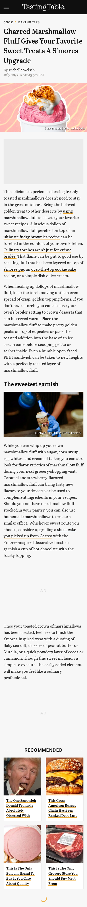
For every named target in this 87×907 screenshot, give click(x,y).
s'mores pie (14, 269)
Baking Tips (29, 22)
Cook (8, 22)
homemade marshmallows (27, 516)
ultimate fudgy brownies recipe (32, 236)
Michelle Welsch (21, 69)
